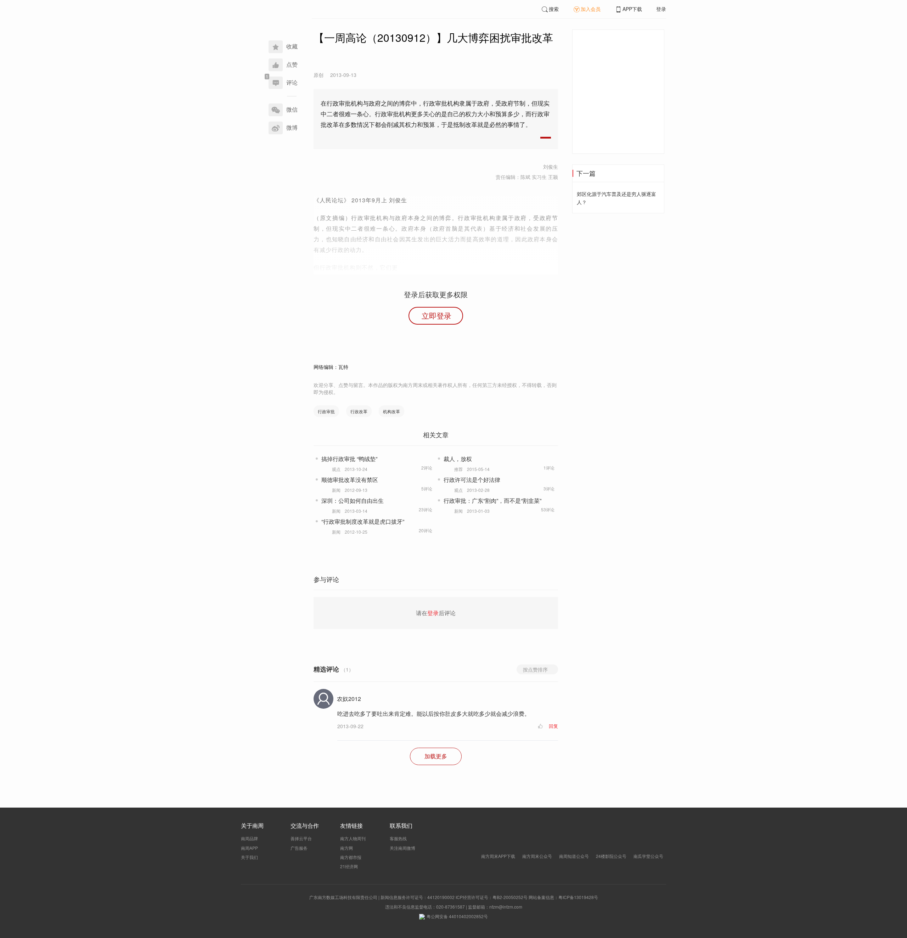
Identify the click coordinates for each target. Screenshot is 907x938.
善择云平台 (301, 838)
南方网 (346, 848)
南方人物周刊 (353, 838)
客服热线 (398, 838)
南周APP (249, 848)
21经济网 (349, 866)
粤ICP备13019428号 (578, 897)
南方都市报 (350, 857)
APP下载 (632, 8)
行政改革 (358, 411)
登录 (661, 8)
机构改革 (391, 411)
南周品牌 (249, 838)
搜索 (554, 8)
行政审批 (326, 411)
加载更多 (435, 756)
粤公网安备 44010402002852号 (457, 916)
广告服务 (299, 848)
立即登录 (436, 315)
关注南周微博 (402, 848)
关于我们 (249, 857)
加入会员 (591, 8)
